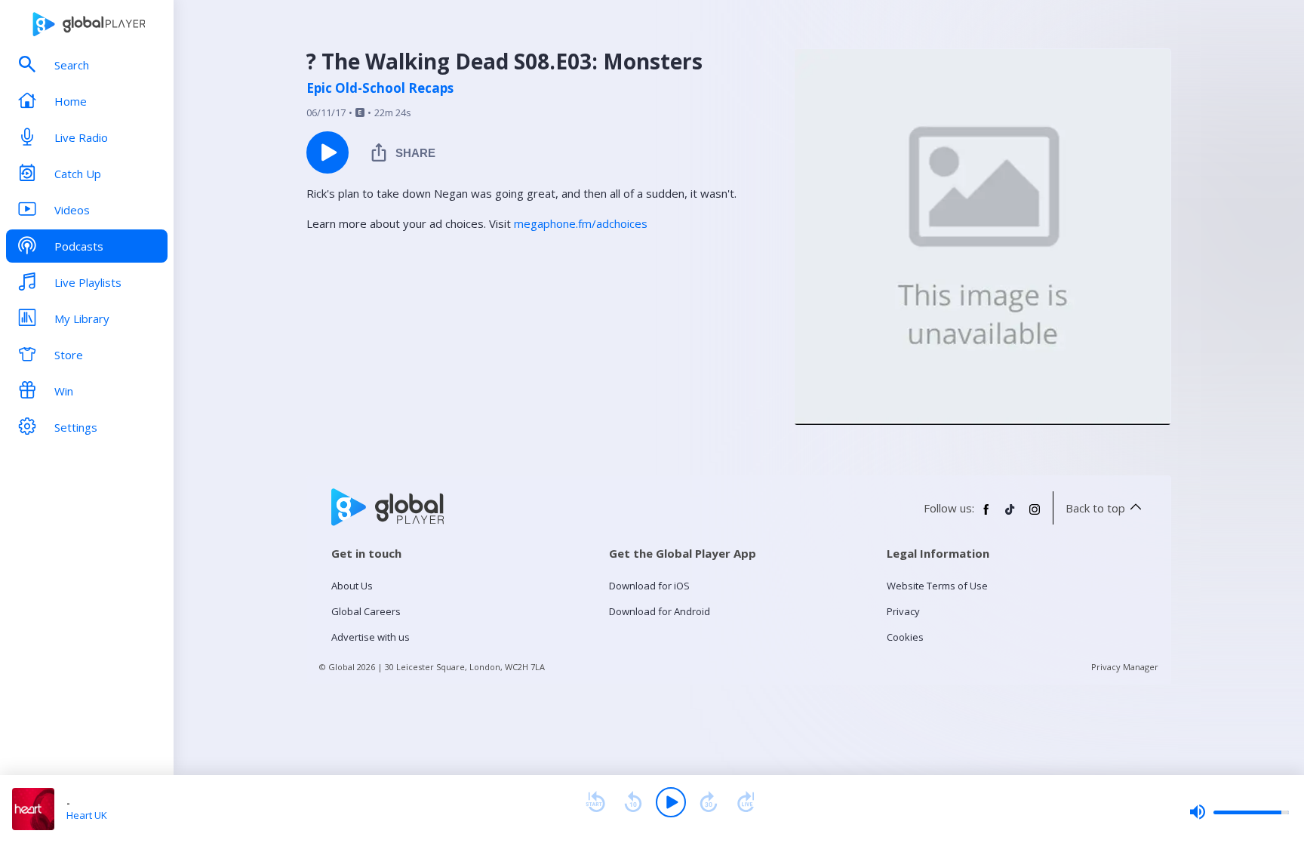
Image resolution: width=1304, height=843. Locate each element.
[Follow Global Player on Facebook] (986, 515)
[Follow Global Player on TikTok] (1010, 515)
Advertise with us (370, 637)
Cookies (905, 637)
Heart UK (86, 815)
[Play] (671, 802)
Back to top (1095, 507)
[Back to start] (595, 802)
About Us (352, 585)
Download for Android (659, 611)
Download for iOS (649, 585)
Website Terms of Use (937, 585)
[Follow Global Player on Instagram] (1034, 515)
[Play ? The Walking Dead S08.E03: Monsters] (327, 152)
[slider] (1239, 812)
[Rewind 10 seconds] (633, 802)
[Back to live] (746, 802)
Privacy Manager (1124, 667)
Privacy (903, 611)
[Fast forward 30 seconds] (709, 802)
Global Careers (366, 611)
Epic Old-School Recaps (380, 88)
